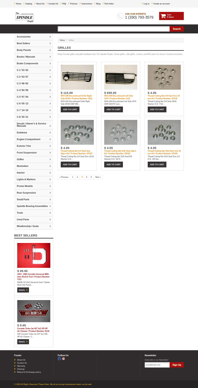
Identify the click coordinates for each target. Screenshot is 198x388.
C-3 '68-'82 (22, 83)
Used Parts (23, 219)
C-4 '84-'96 (22, 90)
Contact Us (53, 4)
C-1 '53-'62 (22, 70)
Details (22, 290)
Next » (98, 177)
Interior (21, 172)
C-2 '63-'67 (22, 77)
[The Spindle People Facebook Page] (60, 358)
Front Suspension (27, 152)
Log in (146, 4)
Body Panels (24, 50)
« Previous (64, 177)
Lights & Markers (26, 179)
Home (18, 4)
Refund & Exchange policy (29, 372)
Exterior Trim (24, 146)
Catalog (28, 4)
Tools (20, 213)
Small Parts (23, 199)
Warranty (21, 366)
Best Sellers (23, 43)
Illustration (22, 166)
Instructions (86, 4)
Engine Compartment (28, 139)
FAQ (64, 4)
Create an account (162, 4)
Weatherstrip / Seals (28, 226)
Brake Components (27, 63)
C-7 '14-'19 (22, 110)
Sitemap (20, 369)
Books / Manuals (26, 57)
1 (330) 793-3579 (139, 17)
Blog (98, 4)
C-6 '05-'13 (22, 103)
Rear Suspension (26, 193)
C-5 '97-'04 (22, 97)
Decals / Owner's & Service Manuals (31, 124)
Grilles (20, 159)
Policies (73, 4)
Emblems (22, 132)
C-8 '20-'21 (22, 117)
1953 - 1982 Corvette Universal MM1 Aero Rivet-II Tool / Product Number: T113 (33, 276)
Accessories (24, 36)
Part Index (109, 4)
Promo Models (25, 186)
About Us (40, 4)
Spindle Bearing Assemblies (32, 206)
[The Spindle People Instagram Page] (63, 358)
